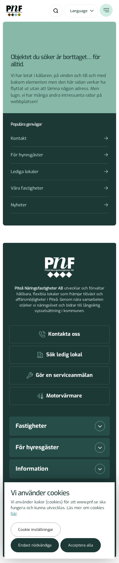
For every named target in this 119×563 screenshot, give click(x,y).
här (14, 513)
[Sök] (55, 10)
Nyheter (19, 205)
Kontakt (19, 138)
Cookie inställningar (35, 529)
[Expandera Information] (100, 469)
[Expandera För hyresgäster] (100, 447)
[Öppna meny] (106, 10)
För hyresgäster (27, 155)
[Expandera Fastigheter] (100, 426)
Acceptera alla (80, 545)
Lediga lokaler (24, 172)
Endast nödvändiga (34, 545)
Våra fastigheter (27, 188)
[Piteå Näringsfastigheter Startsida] (60, 267)
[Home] (14, 10)
